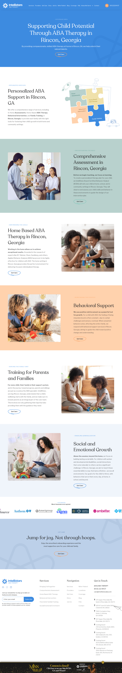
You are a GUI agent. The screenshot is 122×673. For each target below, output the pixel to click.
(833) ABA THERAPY (101, 586)
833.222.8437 (114, 5)
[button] (87, 5)
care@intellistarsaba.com (102, 592)
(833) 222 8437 (100, 589)
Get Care (61, 54)
